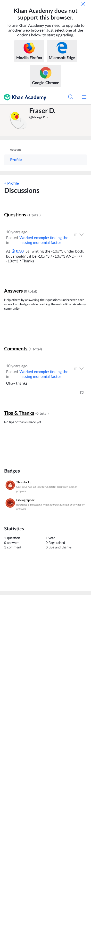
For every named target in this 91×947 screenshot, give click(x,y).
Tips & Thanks (19, 413)
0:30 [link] (19, 251)
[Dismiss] (83, 4)
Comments (15, 349)
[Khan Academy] (23, 97)
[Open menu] (84, 97)
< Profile (11, 183)
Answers (13, 291)
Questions (15, 215)
